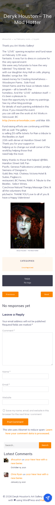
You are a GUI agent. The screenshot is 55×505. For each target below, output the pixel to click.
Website (6, 397)
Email (6, 384)
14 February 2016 (22, 39)
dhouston (6, 39)
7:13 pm (35, 39)
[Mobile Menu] (27, 5)
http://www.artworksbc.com (18, 120)
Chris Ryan (16, 474)
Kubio (43, 500)
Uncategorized (27, 267)
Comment (8, 330)
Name (6, 371)
